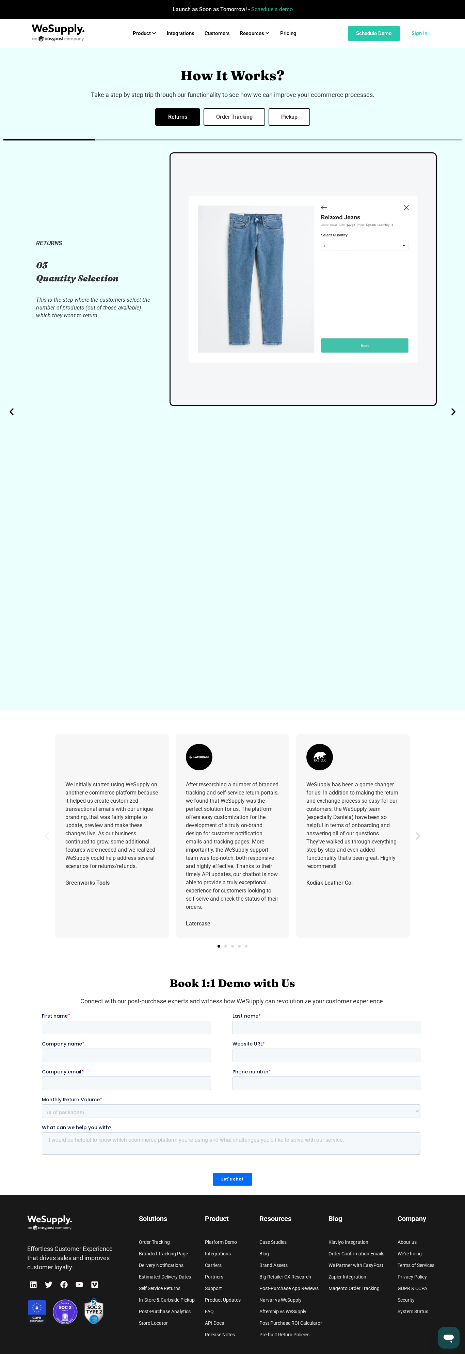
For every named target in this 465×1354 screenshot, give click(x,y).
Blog (264, 1253)
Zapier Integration (347, 1277)
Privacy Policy (412, 1277)
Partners (214, 1277)
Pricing (288, 33)
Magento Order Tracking (354, 1288)
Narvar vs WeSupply (280, 1300)
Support (213, 1288)
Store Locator (153, 1323)
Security (406, 1300)
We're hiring (410, 1253)
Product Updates (223, 1300)
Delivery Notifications (161, 1265)
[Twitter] (48, 1284)
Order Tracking (154, 1242)
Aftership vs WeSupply (282, 1311)
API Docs (214, 1323)
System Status (413, 1311)
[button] (11, 412)
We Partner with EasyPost (355, 1265)
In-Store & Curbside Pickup (167, 1300)
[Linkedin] (33, 1284)
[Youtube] (79, 1284)
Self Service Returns (159, 1288)
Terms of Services (416, 1265)
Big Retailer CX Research (285, 1277)
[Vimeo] (95, 1284)
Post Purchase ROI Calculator (290, 1323)
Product (142, 33)
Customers (217, 33)
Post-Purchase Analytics (165, 1311)
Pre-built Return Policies (284, 1334)
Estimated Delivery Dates (165, 1277)
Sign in (419, 33)
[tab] (177, 117)
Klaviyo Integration (348, 1242)
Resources (252, 33)
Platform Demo (221, 1242)
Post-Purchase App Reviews (289, 1288)
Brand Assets (273, 1265)
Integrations (180, 33)
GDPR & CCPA (412, 1288)
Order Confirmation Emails (356, 1253)
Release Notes (220, 1334)
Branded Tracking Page (163, 1253)
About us (407, 1242)
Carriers (213, 1265)
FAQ (209, 1311)
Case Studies (273, 1242)
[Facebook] (64, 1284)
